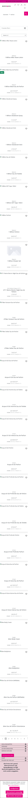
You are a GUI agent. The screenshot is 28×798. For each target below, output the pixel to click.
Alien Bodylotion (14, 668)
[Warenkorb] (24, 4)
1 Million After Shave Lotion (14, 57)
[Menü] (24, 7)
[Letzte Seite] (24, 738)
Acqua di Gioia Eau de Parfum (14, 581)
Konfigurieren (14, 788)
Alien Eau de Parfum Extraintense (14, 726)
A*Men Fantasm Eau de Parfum (14, 319)
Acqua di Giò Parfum (14, 464)
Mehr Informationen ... (14, 785)
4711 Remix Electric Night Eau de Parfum (14, 291)
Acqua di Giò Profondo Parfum (14, 552)
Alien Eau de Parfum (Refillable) (14, 697)
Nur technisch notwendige (14, 792)
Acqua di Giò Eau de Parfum (14, 377)
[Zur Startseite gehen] (5, 6)
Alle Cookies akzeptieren (14, 796)
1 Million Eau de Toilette (14, 174)
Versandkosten (8, 767)
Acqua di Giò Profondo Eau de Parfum (14, 494)
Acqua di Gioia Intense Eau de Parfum (14, 610)
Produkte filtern (6, 28)
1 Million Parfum (14, 232)
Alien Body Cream (14, 639)
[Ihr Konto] (21, 4)
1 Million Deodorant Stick (14, 145)
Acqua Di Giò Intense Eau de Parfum (14, 435)
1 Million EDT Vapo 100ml (14, 203)
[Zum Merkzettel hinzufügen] (26, 41)
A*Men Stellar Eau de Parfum (14, 348)
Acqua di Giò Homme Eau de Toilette (14, 406)
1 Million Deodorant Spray (14, 115)
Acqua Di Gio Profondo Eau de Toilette (14, 523)
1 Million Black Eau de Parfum (14, 86)
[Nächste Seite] (21, 738)
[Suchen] (15, 4)
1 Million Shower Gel (14, 261)
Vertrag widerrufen (8, 755)
